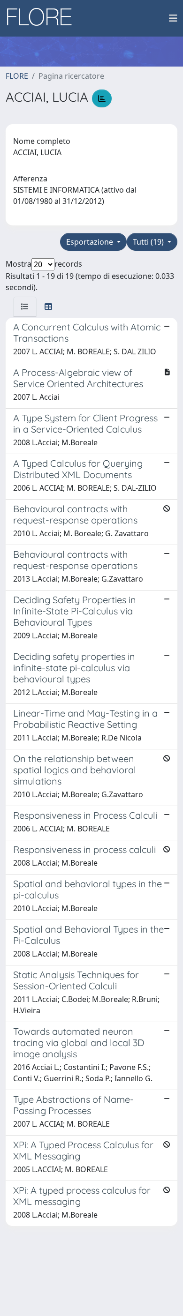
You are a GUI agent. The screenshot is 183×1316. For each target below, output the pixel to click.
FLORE (17, 76)
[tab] (25, 306)
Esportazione (90, 242)
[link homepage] (43, 18)
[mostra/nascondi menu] (173, 18)
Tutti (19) (149, 242)
